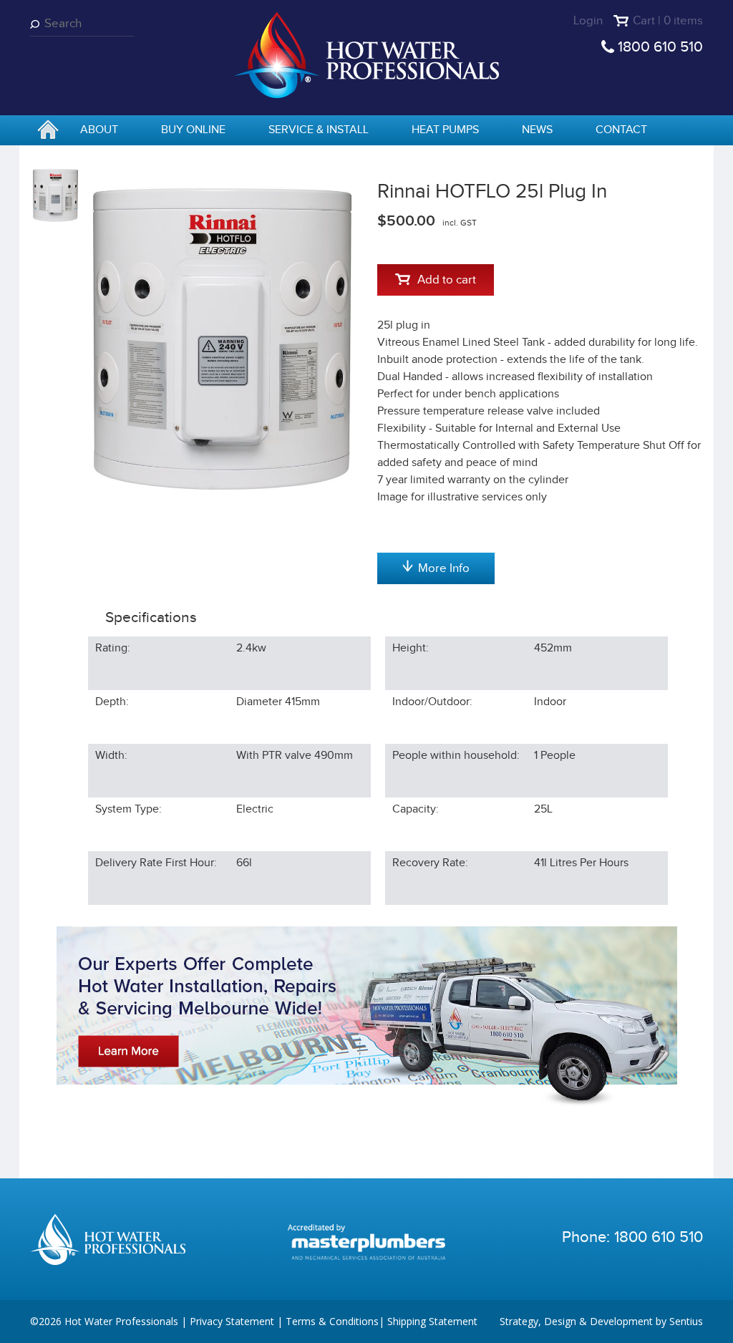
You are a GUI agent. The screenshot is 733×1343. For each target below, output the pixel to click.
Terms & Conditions (332, 1321)
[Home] (366, 54)
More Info (444, 568)
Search (37, 24)
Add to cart (446, 280)
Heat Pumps (445, 130)
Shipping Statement (432, 1321)
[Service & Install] (367, 1016)
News (537, 130)
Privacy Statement (232, 1321)
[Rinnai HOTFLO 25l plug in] (222, 338)
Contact (621, 130)
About (99, 130)
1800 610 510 (660, 47)
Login (588, 21)
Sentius (686, 1321)
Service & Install (318, 130)
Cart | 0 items (668, 21)
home (48, 131)
